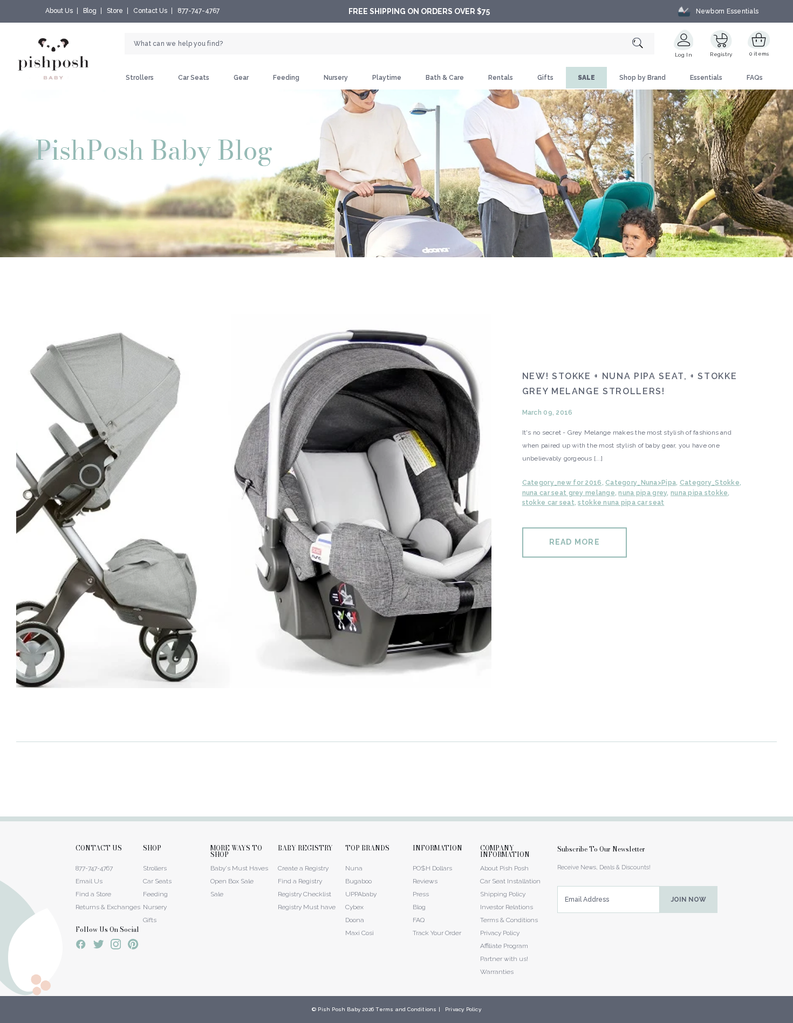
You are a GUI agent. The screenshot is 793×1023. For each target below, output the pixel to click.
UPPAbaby (361, 894)
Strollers (140, 77)
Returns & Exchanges (108, 907)
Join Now (688, 899)
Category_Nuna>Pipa (640, 482)
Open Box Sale (232, 881)
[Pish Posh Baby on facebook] (81, 946)
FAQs (755, 77)
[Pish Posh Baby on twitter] (98, 946)
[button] (792, 1017)
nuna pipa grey (642, 493)
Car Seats (193, 77)
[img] (253, 498)
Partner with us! (504, 959)
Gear (241, 77)
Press (421, 894)
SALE (586, 77)
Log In (683, 55)
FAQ (419, 920)
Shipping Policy (502, 894)
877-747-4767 (198, 11)
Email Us (89, 881)
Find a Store (93, 894)
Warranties (497, 972)
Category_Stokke (710, 482)
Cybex (354, 907)
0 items (759, 54)
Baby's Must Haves (239, 868)
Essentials (706, 77)
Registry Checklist (304, 894)
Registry (721, 54)
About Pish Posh (504, 868)
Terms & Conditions (509, 920)
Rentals (500, 77)
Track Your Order (437, 933)
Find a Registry (300, 881)
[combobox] (389, 43)
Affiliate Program (504, 946)
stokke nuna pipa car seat (621, 502)
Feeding (286, 77)
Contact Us (150, 11)
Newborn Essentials (727, 11)
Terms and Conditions (405, 1009)
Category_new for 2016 (562, 482)
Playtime (386, 77)
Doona (354, 920)
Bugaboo (358, 881)
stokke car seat (548, 502)
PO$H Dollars (432, 868)
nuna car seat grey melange (568, 493)
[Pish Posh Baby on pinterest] (133, 946)
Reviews (425, 881)
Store (115, 11)
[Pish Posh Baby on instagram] (116, 946)
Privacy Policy (499, 933)
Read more (574, 542)
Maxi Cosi (359, 933)
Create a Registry (303, 868)
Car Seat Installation (510, 881)
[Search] (643, 44)
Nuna (354, 868)
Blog (90, 11)
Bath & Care (445, 77)
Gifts (545, 77)
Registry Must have (307, 907)
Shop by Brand (642, 77)
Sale (216, 894)
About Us (59, 11)
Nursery (336, 77)
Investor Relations (506, 907)
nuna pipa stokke (699, 493)
